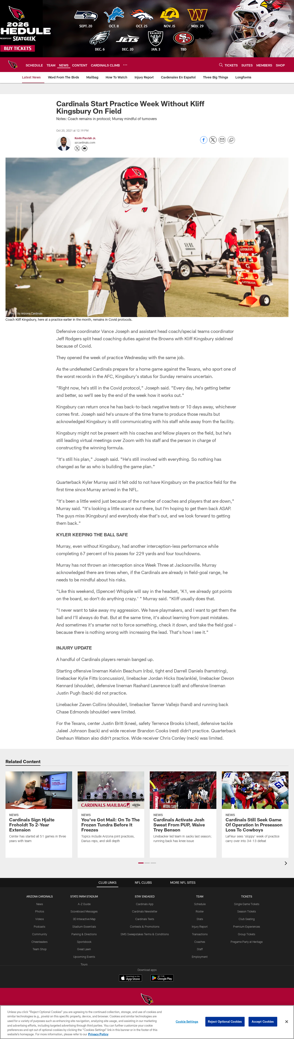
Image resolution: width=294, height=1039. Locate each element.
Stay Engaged (145, 896)
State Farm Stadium (84, 896)
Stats (200, 919)
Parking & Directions (84, 934)
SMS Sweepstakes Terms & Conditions (145, 934)
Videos (39, 919)
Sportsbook (84, 941)
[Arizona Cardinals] (147, 999)
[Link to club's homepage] (12, 64)
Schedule (200, 904)
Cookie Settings (187, 1021)
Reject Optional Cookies (225, 1021)
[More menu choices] (125, 65)
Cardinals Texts (144, 919)
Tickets (246, 896)
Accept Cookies (263, 1021)
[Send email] (222, 142)
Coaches (199, 941)
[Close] (287, 1022)
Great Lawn (84, 949)
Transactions (200, 934)
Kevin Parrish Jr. (85, 138)
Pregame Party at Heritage (247, 941)
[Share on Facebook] (203, 142)
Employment (200, 956)
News (39, 904)
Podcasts (39, 926)
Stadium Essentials (84, 926)
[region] (147, 1022)
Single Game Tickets (246, 904)
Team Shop (40, 949)
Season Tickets (246, 911)
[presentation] (286, 863)
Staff (200, 949)
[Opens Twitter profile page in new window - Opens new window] (77, 148)
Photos (39, 911)
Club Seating (247, 919)
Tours (84, 964)
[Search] (221, 65)
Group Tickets (246, 934)
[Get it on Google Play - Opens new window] (162, 980)
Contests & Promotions (144, 926)
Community (39, 934)
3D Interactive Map (84, 919)
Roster (200, 911)
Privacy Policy (98, 1034)
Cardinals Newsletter (144, 911)
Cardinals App (144, 904)
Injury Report (200, 926)
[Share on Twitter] (213, 142)
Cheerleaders (39, 941)
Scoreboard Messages (84, 911)
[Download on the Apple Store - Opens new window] (130, 978)
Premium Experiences (246, 926)
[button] (141, 863)
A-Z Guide (84, 904)
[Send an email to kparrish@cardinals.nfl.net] (84, 148)
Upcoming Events (84, 956)
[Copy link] (231, 140)
